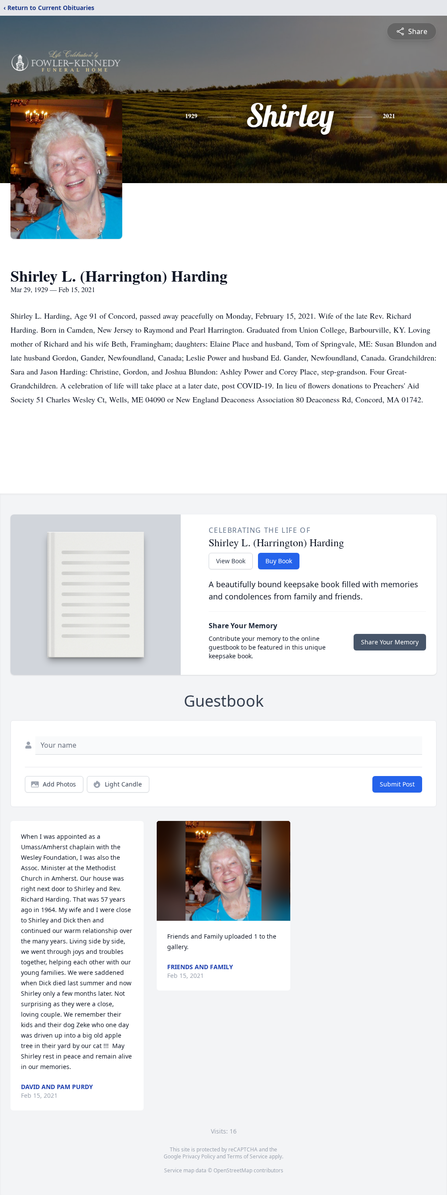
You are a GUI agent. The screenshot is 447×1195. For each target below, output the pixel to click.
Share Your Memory (390, 642)
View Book (230, 561)
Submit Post (397, 784)
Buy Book (278, 561)
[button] (224, 871)
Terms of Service (247, 1156)
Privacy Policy (198, 1156)
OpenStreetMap (232, 1170)
